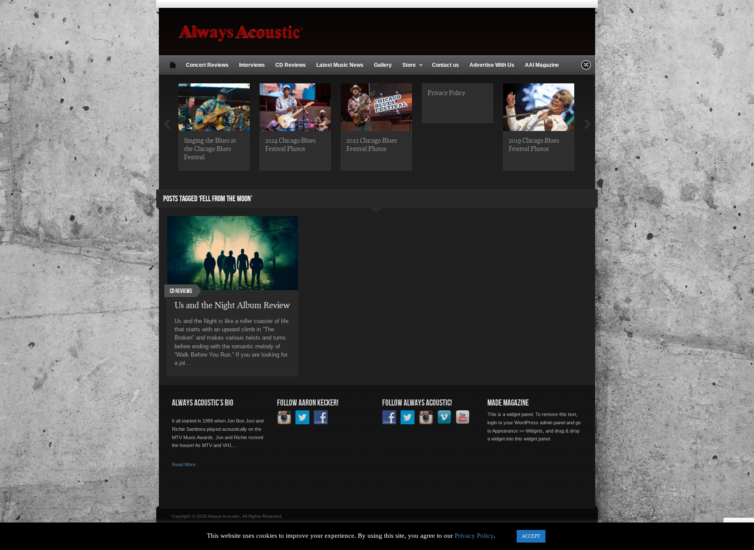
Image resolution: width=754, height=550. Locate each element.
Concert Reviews (207, 65)
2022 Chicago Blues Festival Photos (371, 144)
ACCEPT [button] (531, 536)
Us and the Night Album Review (232, 305)
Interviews (252, 65)
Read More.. (185, 464)
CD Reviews (290, 65)
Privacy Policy (446, 92)
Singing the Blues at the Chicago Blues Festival (210, 148)
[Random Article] (586, 67)
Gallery (383, 65)
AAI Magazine (542, 65)
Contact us (445, 65)
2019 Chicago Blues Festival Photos (534, 144)
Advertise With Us (492, 65)
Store (406, 65)
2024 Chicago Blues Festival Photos (290, 144)
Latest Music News (339, 65)
